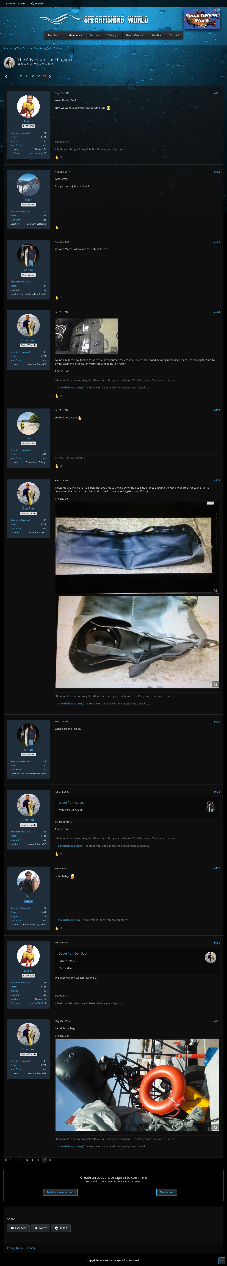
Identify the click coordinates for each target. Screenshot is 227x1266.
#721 (217, 93)
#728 (217, 791)
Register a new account (60, 1192)
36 (38, 76)
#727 (217, 721)
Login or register (16, 3)
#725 (217, 410)
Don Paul (26, 64)
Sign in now (167, 1192)
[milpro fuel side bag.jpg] (137, 547)
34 (27, 76)
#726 (217, 480)
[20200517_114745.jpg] (137, 1084)
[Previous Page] (6, 76)
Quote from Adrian (71, 803)
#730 (217, 942)
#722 (217, 171)
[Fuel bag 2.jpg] (86, 336)
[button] (18, 1228)
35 (32, 76)
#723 (217, 242)
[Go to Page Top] (221, 1260)
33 (21, 76)
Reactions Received (20, 132)
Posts (13, 136)
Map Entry (16, 145)
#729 (217, 868)
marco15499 (36, 153)
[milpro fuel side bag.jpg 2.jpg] (137, 641)
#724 (217, 312)
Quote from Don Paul (73, 953)
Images (14, 141)
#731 (217, 1021)
